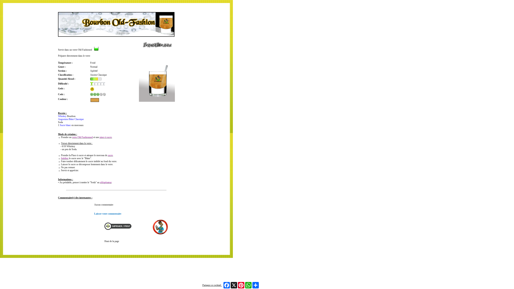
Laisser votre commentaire (107, 213)
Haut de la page (111, 241)
